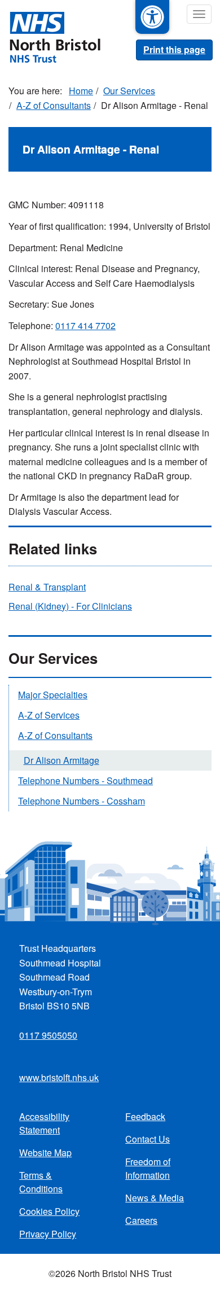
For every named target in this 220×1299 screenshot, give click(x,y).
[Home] (50, 36)
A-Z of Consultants (53, 105)
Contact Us (147, 1138)
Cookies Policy (49, 1211)
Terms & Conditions (41, 1182)
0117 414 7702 (85, 325)
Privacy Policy (47, 1233)
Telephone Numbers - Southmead (85, 780)
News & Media (154, 1197)
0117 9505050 (48, 1035)
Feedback (145, 1116)
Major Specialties (52, 694)
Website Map (45, 1152)
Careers (141, 1220)
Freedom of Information (147, 1168)
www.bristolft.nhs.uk (59, 1077)
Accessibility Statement (44, 1123)
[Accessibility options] (152, 17)
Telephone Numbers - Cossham (81, 800)
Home (81, 90)
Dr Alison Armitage (61, 760)
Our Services (129, 90)
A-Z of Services (49, 714)
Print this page (174, 49)
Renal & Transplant (47, 586)
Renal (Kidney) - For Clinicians (70, 606)
